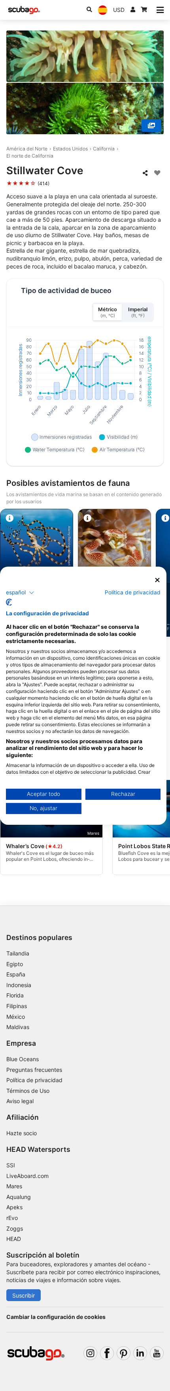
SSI (10, 1165)
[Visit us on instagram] (90, 1353)
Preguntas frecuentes (34, 1069)
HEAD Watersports (38, 1149)
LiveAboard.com (27, 1175)
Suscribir (23, 1295)
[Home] (24, 10)
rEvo (12, 1217)
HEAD (13, 1238)
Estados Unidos (70, 149)
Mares (14, 1186)
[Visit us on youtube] (157, 1353)
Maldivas (17, 1027)
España (15, 974)
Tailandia (17, 953)
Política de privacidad (34, 1080)
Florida (15, 995)
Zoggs (14, 1228)
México (15, 1016)
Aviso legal (20, 1101)
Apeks (14, 1207)
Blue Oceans (22, 1059)
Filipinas (16, 1006)
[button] (20, 593)
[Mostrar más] (151, 125)
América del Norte (26, 149)
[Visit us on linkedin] (140, 1353)
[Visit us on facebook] (107, 1353)
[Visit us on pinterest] (123, 1353)
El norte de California (29, 156)
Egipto (14, 964)
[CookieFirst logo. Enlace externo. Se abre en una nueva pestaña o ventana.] (9, 602)
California (104, 149)
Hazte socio (21, 1133)
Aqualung (18, 1196)
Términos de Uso (27, 1090)
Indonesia (18, 985)
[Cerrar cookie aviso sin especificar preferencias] (158, 580)
